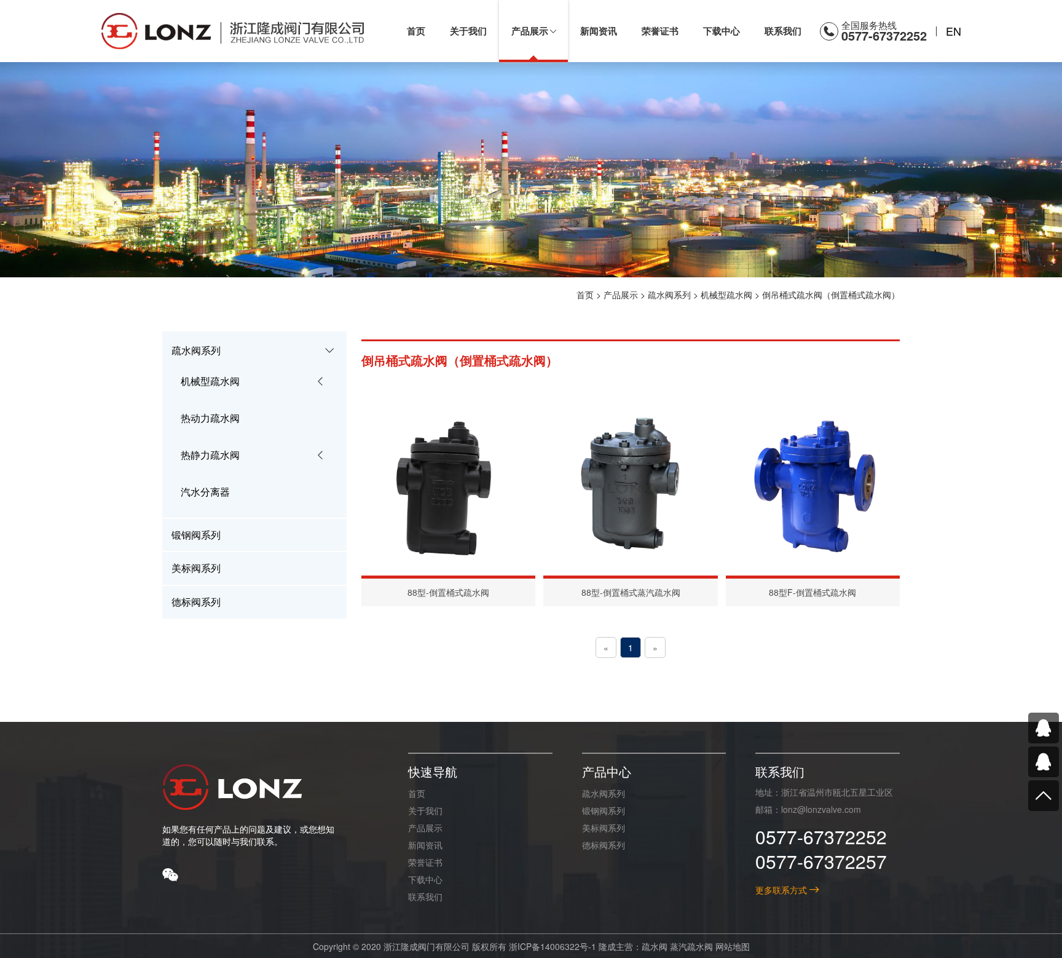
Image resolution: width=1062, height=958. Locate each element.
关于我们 (425, 810)
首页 (585, 294)
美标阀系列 (603, 827)
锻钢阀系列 (603, 810)
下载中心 (425, 879)
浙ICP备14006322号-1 (552, 946)
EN (953, 31)
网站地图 (732, 946)
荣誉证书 (425, 862)
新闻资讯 (425, 845)
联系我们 (425, 896)
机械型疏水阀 (726, 294)
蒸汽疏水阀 (691, 946)
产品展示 (621, 294)
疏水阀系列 (669, 294)
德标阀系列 (603, 845)
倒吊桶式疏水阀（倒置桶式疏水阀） (831, 294)
